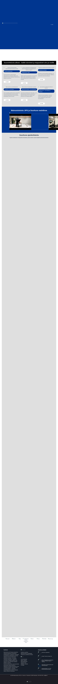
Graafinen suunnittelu (9, 89)
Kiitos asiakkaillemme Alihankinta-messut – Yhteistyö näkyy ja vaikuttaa (47, 661)
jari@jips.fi (45, 675)
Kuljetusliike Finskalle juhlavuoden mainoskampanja (47, 665)
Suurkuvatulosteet (8, 71)
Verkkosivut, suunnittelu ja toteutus (27, 654)
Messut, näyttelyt (24, 660)
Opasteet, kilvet (23, 662)
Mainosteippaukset (24, 661)
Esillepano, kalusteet (24, 663)
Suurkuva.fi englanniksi (46, 652)
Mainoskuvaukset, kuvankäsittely (29, 89)
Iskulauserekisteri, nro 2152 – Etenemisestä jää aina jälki (47, 669)
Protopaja (22, 665)
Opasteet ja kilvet (42, 70)
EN (52, 24)
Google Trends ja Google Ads (47, 656)
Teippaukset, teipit (26, 72)
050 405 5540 (40, 675)
